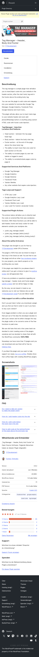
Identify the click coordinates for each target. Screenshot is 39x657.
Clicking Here (6, 347)
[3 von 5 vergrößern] (34, 368)
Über (3, 581)
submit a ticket (7, 284)
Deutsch (9, 631)
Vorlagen (23, 591)
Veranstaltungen (26, 600)
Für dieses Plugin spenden (11, 569)
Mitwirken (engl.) (26, 597)
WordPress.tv (7, 607)
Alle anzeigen (32, 535)
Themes (23, 584)
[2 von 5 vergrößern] (16, 391)
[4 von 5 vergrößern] (34, 378)
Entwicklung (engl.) (8, 603)
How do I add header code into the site (16, 416)
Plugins (22, 587)
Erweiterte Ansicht (8, 504)
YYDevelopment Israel (9, 294)
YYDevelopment (10, 46)
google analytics (31, 494)
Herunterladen (8, 51)
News (4, 584)
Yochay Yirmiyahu (12, 459)
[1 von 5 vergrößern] (16, 368)
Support (6, 78)
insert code (24, 498)
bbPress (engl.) (8, 619)
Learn (4, 597)
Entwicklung (8, 73)
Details (6, 58)
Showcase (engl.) (26, 581)
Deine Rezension (8, 535)
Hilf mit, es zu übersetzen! (25, 14)
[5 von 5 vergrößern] (34, 388)
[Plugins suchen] (22, 21)
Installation (7, 68)
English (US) (33, 490)
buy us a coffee (20, 354)
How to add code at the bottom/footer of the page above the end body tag (16, 430)
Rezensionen (8, 63)
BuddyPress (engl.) (9, 623)
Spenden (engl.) (26, 603)
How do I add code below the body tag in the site (11, 423)
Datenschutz (6, 591)
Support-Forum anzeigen (10, 552)
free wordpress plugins (29, 258)
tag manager (32, 498)
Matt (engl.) (7, 616)
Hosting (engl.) (7, 587)
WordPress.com (8, 613)
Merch (23, 607)
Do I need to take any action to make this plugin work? (12, 410)
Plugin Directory (7, 8)
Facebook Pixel (21, 494)
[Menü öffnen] (36, 3)
